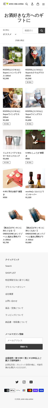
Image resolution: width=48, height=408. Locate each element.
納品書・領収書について (16, 322)
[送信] (41, 30)
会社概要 (9, 294)
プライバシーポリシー (15, 287)
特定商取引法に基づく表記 (17, 280)
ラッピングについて (14, 315)
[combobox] (30, 30)
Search (8, 266)
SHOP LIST (10, 273)
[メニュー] (43, 4)
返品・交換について (14, 308)
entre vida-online (27, 399)
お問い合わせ (11, 301)
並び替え (6, 30)
